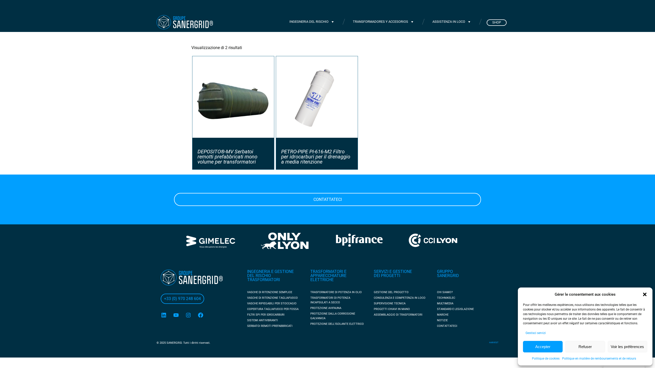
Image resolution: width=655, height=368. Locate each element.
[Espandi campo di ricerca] (435, 7)
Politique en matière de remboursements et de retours (599, 358)
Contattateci (327, 199)
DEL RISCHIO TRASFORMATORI (263, 277)
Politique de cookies (546, 358)
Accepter (542, 346)
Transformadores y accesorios (380, 22)
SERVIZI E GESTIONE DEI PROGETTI (393, 273)
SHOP (496, 22)
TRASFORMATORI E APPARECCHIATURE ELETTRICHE (328, 275)
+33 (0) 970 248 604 (268, 7)
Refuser (585, 346)
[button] (644, 294)
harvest (493, 342)
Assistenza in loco (448, 22)
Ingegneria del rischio (309, 22)
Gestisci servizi (536, 333)
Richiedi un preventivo (473, 7)
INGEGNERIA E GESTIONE (270, 271)
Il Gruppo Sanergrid (319, 7)
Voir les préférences (627, 346)
